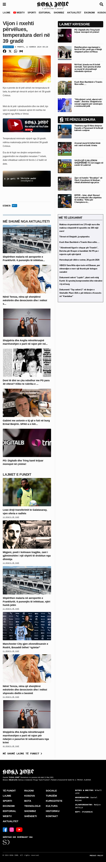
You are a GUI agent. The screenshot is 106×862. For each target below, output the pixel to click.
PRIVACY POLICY (96, 855)
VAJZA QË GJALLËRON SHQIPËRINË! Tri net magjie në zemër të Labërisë (88, 162)
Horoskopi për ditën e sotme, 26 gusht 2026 (79, 260)
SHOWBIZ (59, 12)
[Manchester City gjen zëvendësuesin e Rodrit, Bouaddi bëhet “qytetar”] (27, 626)
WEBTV (20, 12)
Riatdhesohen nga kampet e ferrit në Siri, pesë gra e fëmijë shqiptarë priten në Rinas (88, 49)
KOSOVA (29, 795)
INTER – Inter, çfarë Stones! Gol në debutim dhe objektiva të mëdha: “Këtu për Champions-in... (87, 198)
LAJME (6, 12)
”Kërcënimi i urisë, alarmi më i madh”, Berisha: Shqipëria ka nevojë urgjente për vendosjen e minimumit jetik (88, 102)
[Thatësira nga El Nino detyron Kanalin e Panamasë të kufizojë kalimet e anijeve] (65, 131)
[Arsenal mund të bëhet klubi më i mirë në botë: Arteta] (65, 149)
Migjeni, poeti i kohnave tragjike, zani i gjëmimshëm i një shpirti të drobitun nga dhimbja (27, 556)
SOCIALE (51, 790)
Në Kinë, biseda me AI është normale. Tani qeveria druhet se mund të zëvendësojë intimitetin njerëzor (87, 68)
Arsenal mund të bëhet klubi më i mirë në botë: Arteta (87, 144)
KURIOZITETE (54, 800)
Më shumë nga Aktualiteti (26, 221)
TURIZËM (51, 795)
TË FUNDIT (9, 790)
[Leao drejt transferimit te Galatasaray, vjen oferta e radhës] (27, 492)
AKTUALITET (74, 12)
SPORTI (32, 12)
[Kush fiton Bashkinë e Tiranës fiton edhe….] (65, 87)
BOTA (27, 800)
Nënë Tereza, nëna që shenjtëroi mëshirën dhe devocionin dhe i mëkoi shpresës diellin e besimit (25, 689)
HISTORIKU (52, 811)
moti (14, 205)
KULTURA (52, 806)
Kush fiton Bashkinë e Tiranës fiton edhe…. (88, 83)
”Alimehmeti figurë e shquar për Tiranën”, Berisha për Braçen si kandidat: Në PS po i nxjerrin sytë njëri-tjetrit (79, 250)
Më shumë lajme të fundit (22, 753)
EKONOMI (89, 12)
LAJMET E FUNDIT (17, 474)
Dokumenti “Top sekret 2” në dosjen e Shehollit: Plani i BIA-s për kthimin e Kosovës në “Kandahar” (80, 292)
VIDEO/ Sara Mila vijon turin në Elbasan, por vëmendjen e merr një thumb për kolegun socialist (79, 268)
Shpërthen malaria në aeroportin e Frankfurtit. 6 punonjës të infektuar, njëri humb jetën (26, 601)
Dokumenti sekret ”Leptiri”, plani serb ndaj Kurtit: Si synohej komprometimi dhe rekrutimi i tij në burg (80, 280)
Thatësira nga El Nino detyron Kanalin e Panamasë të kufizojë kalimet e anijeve (88, 127)
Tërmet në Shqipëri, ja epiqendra (74, 236)
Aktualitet (8, 47)
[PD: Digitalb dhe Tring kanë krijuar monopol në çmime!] (27, 443)
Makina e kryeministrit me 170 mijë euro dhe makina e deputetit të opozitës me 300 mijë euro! (79, 227)
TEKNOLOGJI (32, 806)
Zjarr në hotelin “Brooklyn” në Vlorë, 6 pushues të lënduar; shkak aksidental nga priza (88, 180)
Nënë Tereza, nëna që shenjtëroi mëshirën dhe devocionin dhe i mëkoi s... (25, 300)
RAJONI (29, 790)
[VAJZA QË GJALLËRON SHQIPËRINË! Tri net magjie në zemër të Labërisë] (65, 166)
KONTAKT (52, 816)
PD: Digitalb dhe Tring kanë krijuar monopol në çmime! (87, 31)
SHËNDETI (30, 816)
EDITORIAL (45, 12)
